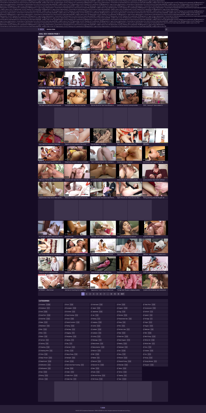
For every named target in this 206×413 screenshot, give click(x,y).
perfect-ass (124, 329)
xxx (148, 354)
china (43, 354)
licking (96, 336)
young (148, 358)
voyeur (149, 326)
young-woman (151, 361)
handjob (70, 358)
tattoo (122, 372)
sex (122, 350)
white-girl (149, 340)
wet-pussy (150, 336)
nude (95, 372)
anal (43, 311)
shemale (123, 365)
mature (96, 350)
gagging (70, 333)
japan (96, 308)
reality (123, 343)
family (70, 326)
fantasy (70, 329)
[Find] (166, 29)
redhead (123, 347)
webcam (149, 329)
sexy (122, 354)
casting (44, 343)
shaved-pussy (125, 361)
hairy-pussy (71, 354)
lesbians (96, 333)
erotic (43, 379)
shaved (123, 358)
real (122, 333)
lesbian (96, 329)
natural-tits (98, 365)
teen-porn (150, 304)
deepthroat (45, 361)
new (95, 368)
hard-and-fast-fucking (75, 365)
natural (96, 361)
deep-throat (46, 358)
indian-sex (71, 379)
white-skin (149, 343)
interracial (97, 304)
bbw (43, 333)
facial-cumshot (72, 322)
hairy (69, 350)
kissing (96, 319)
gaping (70, 340)
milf (95, 354)
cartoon (44, 340)
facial (70, 319)
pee (122, 326)
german (70, 347)
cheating (44, 347)
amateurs (44, 308)
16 (118, 294)
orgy (122, 311)
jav (95, 315)
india (69, 368)
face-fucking (72, 315)
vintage (148, 319)
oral (122, 304)
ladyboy (96, 322)
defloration (45, 365)
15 (114, 294)
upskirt (148, 315)
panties (123, 315)
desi (43, 372)
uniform (149, 311)
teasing (122, 375)
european (71, 308)
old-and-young (98, 375)
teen (122, 379)
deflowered (45, 368)
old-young (97, 379)
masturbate (97, 343)
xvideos (149, 350)
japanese (97, 311)
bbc (43, 329)
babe (43, 322)
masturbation (98, 347)
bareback (44, 326)
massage (96, 340)
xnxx (148, 347)
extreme (70, 311)
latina (96, 326)
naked (95, 358)
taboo (122, 368)
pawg (122, 322)
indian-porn (71, 375)
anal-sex (45, 319)
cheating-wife (46, 350)
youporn (149, 365)
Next (122, 294)
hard (69, 361)
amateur (45, 304)
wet (148, 333)
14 (111, 294)
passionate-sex (125, 319)
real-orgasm (124, 340)
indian (70, 372)
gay (69, 343)
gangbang (71, 336)
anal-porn (45, 315)
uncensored (150, 308)
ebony (44, 375)
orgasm (123, 308)
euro (69, 304)
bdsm (43, 336)
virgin (148, 322)
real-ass (123, 336)
